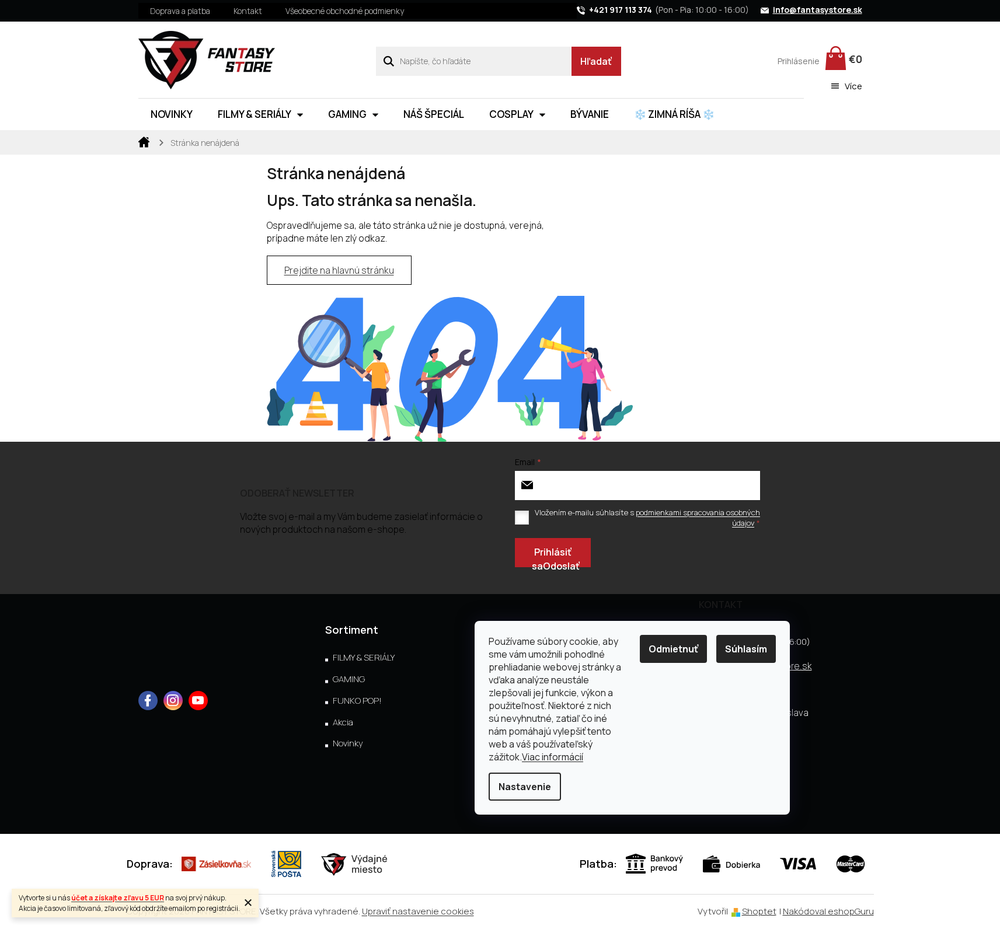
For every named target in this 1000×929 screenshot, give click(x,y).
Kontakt (248, 10)
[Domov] (144, 141)
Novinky (348, 743)
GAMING (349, 679)
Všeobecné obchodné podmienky (344, 10)
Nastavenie (525, 786)
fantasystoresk (173, 700)
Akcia (343, 722)
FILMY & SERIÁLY (364, 657)
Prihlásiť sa (552, 556)
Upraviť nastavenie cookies (418, 911)
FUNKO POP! (357, 701)
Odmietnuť (673, 648)
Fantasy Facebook (148, 700)
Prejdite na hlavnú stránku (339, 270)
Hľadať (596, 61)
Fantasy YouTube (198, 700)
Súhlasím (746, 648)
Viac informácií (552, 756)
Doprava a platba (180, 10)
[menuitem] (171, 114)
